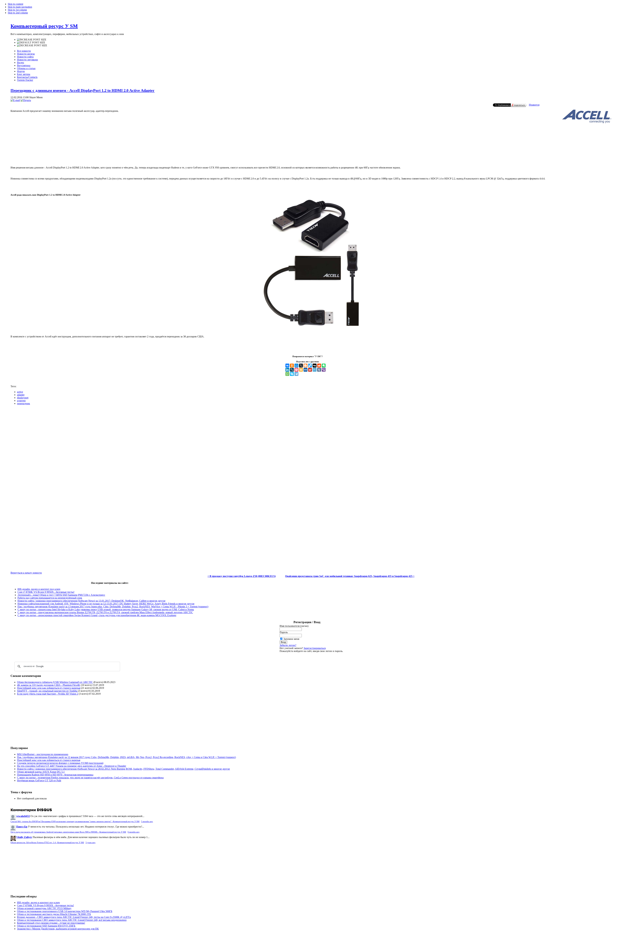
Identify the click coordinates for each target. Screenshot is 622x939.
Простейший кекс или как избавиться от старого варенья (48, 688)
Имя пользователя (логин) (294, 626)
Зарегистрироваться (315, 648)
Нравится (534, 104)
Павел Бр (21, 826)
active (20, 391)
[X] (301, 365)
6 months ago (133, 832)
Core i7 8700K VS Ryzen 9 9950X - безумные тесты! (45, 592)
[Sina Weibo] (310, 370)
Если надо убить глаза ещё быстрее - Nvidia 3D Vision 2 (47, 693)
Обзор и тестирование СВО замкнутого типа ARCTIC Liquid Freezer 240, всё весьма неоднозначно (72, 920)
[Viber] (324, 370)
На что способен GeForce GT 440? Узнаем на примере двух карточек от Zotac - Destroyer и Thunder (71, 766)
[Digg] (315, 365)
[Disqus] (311, 448)
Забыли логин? (288, 645)
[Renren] (305, 370)
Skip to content (15, 4)
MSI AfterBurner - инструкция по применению (42, 754)
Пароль (284, 632)
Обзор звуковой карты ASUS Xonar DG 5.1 (41, 771)
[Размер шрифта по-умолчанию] (31, 42)
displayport (22, 397)
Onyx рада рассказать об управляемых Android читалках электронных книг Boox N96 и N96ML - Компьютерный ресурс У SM (68, 832)
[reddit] (319, 365)
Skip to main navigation (20, 7)
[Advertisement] (311, 150)
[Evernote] (324, 365)
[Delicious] (310, 365)
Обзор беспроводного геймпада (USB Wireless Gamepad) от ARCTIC (55, 682)
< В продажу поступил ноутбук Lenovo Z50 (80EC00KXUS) (241, 576)
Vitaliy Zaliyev (24, 837)
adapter (20, 394)
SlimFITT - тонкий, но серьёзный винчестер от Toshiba (47, 690)
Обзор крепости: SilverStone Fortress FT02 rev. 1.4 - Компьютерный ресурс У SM (47, 842)
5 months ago (147, 821)
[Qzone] (301, 370)
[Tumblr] (319, 370)
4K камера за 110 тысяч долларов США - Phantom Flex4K (48, 685)
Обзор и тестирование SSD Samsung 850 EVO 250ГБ (46, 925)
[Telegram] (296, 374)
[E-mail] (15, 100)
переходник (23, 403)
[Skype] (292, 374)
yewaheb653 (23, 816)
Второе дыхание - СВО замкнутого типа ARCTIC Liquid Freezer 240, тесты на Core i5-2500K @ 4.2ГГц (74, 917)
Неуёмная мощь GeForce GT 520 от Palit (39, 780)
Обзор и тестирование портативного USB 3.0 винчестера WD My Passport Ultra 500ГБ (64, 911)
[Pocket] (296, 370)
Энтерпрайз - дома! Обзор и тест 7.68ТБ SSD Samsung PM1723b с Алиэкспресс (61, 595)
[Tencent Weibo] (315, 370)
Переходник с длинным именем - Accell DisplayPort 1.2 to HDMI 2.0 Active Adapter (83, 90)
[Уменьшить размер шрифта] (32, 45)
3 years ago (90, 842)
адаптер (21, 400)
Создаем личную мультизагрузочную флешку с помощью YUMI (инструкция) (60, 763)
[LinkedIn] (287, 370)
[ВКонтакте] (287, 365)
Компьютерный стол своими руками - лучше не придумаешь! (51, 923)
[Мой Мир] (296, 365)
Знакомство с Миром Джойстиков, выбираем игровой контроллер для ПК (58, 928)
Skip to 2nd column (18, 12)
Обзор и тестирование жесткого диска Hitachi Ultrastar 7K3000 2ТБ (54, 914)
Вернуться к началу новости (26, 572)
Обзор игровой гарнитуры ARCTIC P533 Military (44, 908)
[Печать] (26, 100)
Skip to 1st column (17, 9)
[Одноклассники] (292, 365)
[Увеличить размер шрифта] (31, 39)
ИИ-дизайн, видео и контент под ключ (38, 589)
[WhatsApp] (287, 374)
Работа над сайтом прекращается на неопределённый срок (49, 597)
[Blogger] (305, 365)
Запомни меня (291, 639)
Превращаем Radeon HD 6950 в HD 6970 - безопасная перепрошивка (55, 774)
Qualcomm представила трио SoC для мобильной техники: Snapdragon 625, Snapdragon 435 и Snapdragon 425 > (350, 576)
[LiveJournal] (292, 370)
